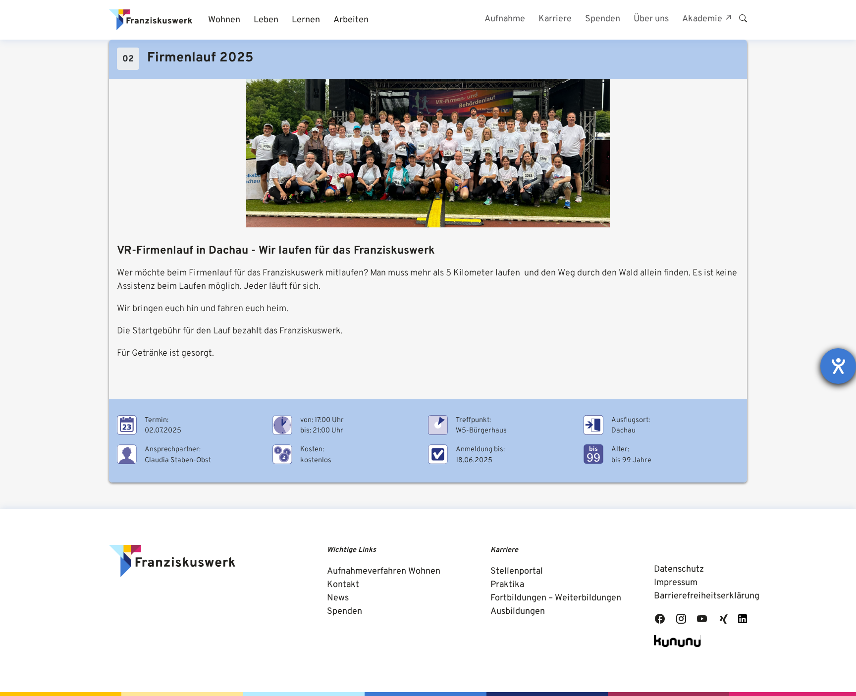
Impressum (675, 583)
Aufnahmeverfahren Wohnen (383, 571)
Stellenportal (516, 571)
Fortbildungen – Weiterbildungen (555, 598)
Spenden (344, 611)
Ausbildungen (517, 611)
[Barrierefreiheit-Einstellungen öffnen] (838, 366)
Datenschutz (679, 569)
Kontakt (343, 584)
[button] (224, 20)
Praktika (507, 584)
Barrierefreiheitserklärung (706, 596)
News (338, 598)
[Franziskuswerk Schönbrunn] (150, 19)
